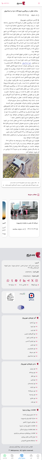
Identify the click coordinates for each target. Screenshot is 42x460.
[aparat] (16, 280)
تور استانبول (26, 63)
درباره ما (11, 285)
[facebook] (20, 280)
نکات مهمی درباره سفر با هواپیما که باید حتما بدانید (23, 183)
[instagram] (36, 280)
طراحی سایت (29, 447)
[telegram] (28, 280)
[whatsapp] (8, 280)
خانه (38, 458)
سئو (22, 447)
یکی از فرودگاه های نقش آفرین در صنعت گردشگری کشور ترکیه (22, 185)
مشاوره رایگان (21, 458)
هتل (12, 458)
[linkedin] (24, 280)
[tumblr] (12, 280)
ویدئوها (34, 285)
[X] (32, 280)
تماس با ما (23, 285)
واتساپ (5, 458)
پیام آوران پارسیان (14, 447)
